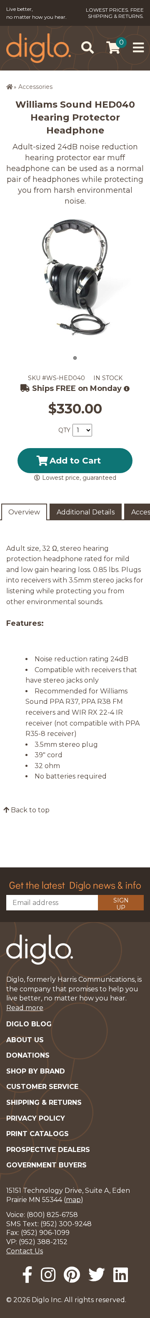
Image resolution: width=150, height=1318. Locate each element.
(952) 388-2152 (43, 1242)
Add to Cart (75, 461)
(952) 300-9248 (66, 1224)
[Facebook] (27, 1275)
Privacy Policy (35, 1118)
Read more (24, 1008)
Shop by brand (35, 1071)
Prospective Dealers (48, 1150)
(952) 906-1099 (45, 1233)
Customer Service (42, 1087)
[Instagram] (48, 1275)
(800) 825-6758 (52, 1215)
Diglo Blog (29, 1024)
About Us (25, 1040)
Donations (28, 1055)
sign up (121, 903)
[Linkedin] (120, 1275)
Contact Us (24, 1251)
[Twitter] (96, 1275)
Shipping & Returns (44, 1102)
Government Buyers (46, 1165)
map (73, 1200)
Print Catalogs (37, 1134)
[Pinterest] (72, 1275)
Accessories (35, 87)
